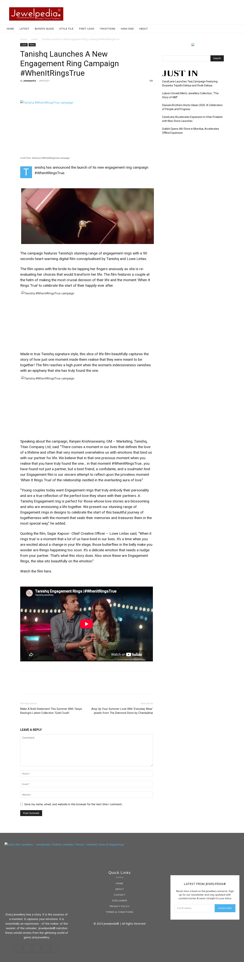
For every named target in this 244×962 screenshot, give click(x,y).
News (32, 44)
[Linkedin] (36, 948)
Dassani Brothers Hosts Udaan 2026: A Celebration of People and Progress (192, 107)
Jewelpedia (30, 80)
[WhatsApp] (50, 89)
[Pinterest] (41, 89)
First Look (86, 28)
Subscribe (225, 908)
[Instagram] (27, 948)
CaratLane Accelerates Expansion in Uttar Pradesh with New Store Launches (192, 118)
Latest (24, 28)
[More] (59, 89)
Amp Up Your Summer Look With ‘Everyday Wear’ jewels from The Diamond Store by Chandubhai (122, 711)
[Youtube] (54, 948)
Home (10, 28)
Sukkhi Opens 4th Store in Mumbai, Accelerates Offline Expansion (190, 130)
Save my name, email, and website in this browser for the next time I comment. (73, 804)
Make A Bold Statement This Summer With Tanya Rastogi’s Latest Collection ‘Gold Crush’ (51, 711)
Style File (66, 28)
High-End (127, 28)
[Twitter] (33, 89)
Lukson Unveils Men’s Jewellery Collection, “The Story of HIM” (190, 95)
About (143, 28)
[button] (239, 29)
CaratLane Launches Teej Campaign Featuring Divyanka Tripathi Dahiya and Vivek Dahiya (190, 83)
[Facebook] (24, 89)
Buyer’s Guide (44, 28)
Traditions (107, 28)
